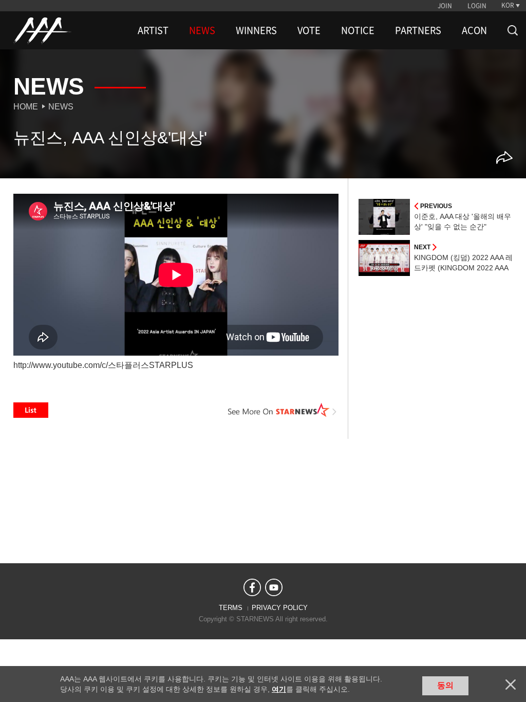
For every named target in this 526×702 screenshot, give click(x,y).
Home (25, 106)
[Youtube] (274, 587)
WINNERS (256, 30)
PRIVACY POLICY (280, 608)
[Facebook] (252, 587)
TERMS (230, 608)
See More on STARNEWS (282, 410)
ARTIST (153, 30)
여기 (279, 689)
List (30, 410)
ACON (474, 30)
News (60, 106)
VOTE (309, 30)
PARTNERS (418, 30)
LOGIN (476, 6)
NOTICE (357, 30)
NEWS (202, 30)
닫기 (510, 684)
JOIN (445, 6)
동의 (445, 685)
